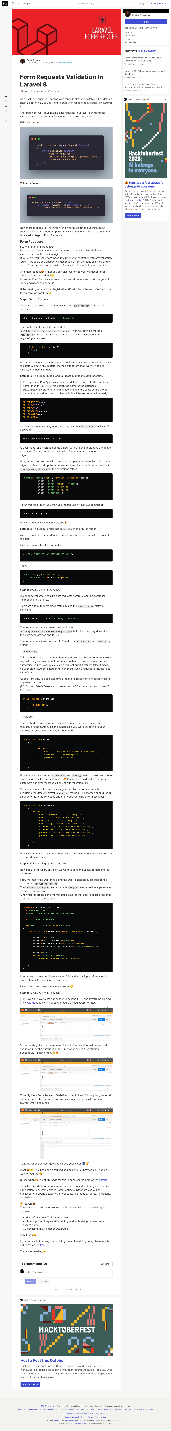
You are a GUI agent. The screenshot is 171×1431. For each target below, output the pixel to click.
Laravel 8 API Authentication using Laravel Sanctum (144, 74)
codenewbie (37, 91)
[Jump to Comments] (6, 109)
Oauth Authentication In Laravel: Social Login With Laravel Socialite (142, 60)
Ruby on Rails (80, 1423)
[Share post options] (6, 136)
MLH (102, 1413)
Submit (30, 1281)
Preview (43, 1281)
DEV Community (47, 1406)
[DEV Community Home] (5, 3)
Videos (50, 1410)
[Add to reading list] (6, 119)
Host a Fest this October (43, 1360)
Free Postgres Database (77, 1413)
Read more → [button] (133, 215)
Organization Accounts (112, 1410)
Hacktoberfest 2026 (134, 200)
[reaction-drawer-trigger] (6, 99)
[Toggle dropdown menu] (117, 1300)
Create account (158, 3)
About (141, 1410)
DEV (95, 1420)
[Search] (12, 3)
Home (19, 1410)
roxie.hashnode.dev (66, 63)
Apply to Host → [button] (30, 1384)
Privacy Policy (87, 1417)
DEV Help (80, 1410)
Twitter (40, 1245)
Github (31, 1002)
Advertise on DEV (93, 1410)
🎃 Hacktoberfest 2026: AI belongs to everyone (144, 184)
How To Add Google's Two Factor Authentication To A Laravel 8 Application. (144, 87)
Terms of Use (100, 1417)
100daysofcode (53, 91)
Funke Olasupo (34, 60)
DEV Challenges (30, 1410)
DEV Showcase (130, 1410)
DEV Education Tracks (65, 1410)
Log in (143, 3)
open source (70, 1420)
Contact (149, 1410)
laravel (25, 91)
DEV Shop (94, 1413)
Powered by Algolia (85, 4)
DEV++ (42, 1410)
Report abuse (75, 1289)
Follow (146, 22)
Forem (56, 1420)
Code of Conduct (59, 1289)
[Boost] (6, 127)
